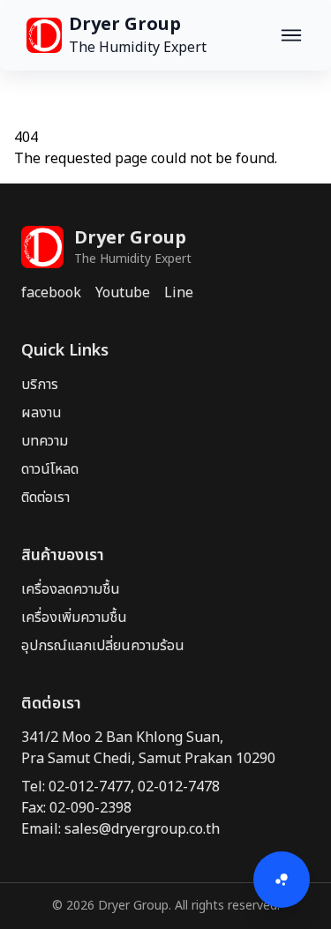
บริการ (39, 384)
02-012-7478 (179, 787)
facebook (51, 292)
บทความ (44, 441)
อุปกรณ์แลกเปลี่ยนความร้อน (102, 645)
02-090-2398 (90, 808)
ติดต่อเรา (45, 497)
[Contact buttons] (281, 879)
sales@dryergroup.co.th (142, 829)
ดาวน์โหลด (50, 469)
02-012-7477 (90, 787)
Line (178, 292)
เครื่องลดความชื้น (70, 589)
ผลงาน (41, 412)
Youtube (122, 292)
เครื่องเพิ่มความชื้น (74, 617)
